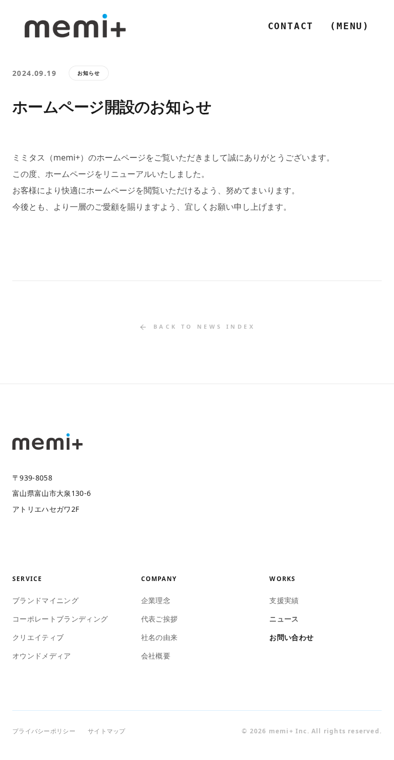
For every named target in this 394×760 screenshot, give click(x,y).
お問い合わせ (291, 637)
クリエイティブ (38, 637)
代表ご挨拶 (159, 619)
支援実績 (284, 600)
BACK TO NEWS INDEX (204, 326)
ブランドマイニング (45, 600)
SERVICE (27, 579)
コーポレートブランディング (60, 619)
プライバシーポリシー (43, 731)
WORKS (282, 579)
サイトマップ (107, 731)
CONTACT (291, 26)
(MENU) (349, 26)
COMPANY (158, 579)
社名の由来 (159, 637)
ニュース (284, 619)
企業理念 (155, 600)
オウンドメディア (41, 656)
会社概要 (155, 656)
